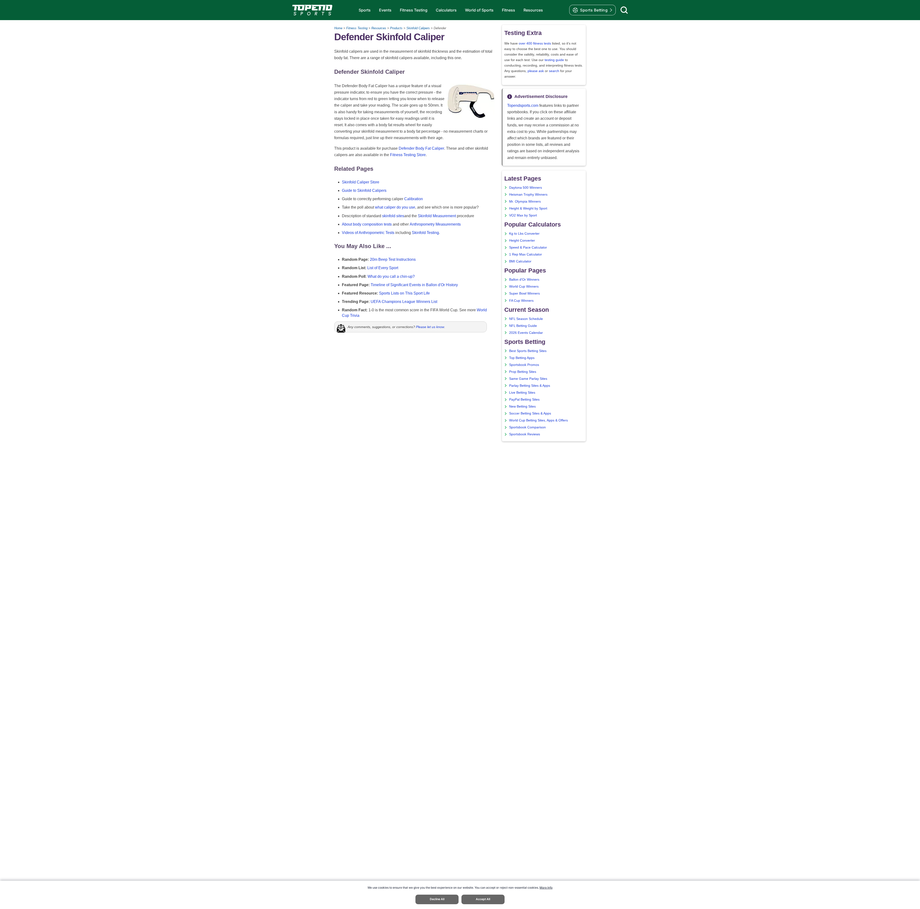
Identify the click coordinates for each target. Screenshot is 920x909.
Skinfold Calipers (418, 28)
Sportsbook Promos (524, 365)
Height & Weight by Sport (528, 208)
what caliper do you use (395, 207)
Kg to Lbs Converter (524, 233)
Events (385, 10)
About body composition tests (367, 224)
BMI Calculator (520, 261)
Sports (365, 10)
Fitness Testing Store (408, 155)
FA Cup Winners (521, 300)
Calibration (413, 199)
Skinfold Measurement (437, 216)
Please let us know (430, 327)
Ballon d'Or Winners (524, 279)
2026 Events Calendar (526, 333)
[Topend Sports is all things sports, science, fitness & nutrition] (312, 10)
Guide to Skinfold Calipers (364, 190)
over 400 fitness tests (535, 43)
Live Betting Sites (522, 392)
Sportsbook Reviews (524, 434)
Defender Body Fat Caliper (421, 148)
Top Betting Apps (522, 358)
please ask (536, 71)
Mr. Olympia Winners (525, 201)
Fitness (508, 10)
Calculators (446, 10)
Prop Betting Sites (522, 372)
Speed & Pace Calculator (528, 247)
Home (338, 28)
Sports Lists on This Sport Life (404, 293)
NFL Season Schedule (526, 319)
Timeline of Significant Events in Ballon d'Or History (414, 285)
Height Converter (522, 240)
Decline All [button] (437, 899)
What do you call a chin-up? (391, 276)
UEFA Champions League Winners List (404, 302)
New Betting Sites (522, 406)
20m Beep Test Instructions (393, 259)
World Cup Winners (524, 286)
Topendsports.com (522, 105)
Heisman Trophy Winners (528, 194)
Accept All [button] (483, 899)
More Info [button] (546, 887)
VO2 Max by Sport (523, 215)
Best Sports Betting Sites (527, 351)
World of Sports (479, 10)
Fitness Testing (413, 10)
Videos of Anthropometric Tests (368, 233)
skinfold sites (393, 216)
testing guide (554, 60)
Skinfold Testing (425, 233)
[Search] (624, 10)
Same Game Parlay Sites (528, 379)
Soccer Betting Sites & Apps (530, 413)
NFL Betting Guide (523, 326)
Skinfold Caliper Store (360, 182)
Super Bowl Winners (524, 293)
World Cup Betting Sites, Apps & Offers (538, 420)
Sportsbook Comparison (527, 427)
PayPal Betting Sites (524, 399)
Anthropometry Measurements (435, 224)
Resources (533, 10)
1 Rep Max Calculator (525, 254)
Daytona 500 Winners (525, 187)
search (554, 71)
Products (396, 28)
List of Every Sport (382, 268)
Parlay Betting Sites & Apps (529, 385)
